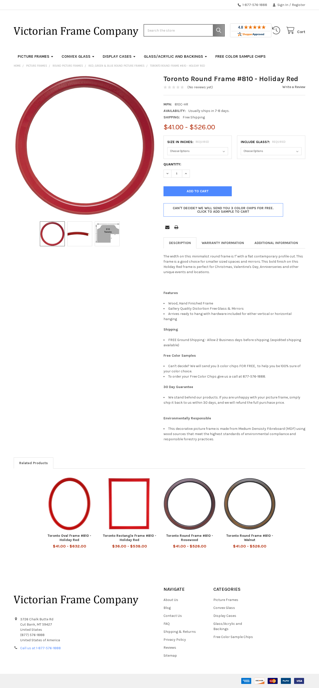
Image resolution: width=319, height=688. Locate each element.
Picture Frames (33, 56)
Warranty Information (223, 243)
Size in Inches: (188, 142)
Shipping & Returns (179, 632)
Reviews (169, 647)
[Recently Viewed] (277, 30)
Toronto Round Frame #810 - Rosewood (189, 538)
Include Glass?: (263, 142)
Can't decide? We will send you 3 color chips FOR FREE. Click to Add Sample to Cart (223, 210)
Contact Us (172, 616)
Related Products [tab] (33, 463)
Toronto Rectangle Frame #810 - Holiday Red (129, 538)
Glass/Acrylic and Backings (173, 56)
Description (180, 243)
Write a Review (293, 87)
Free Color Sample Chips (240, 56)
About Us (170, 600)
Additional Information (276, 243)
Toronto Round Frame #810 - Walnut (249, 538)
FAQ (166, 624)
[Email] (167, 227)
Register (298, 5)
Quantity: (172, 164)
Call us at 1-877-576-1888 (40, 648)
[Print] (176, 227)
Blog (167, 608)
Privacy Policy (174, 640)
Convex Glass (76, 56)
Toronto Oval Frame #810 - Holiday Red (69, 538)
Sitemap (170, 655)
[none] (85, 145)
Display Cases (117, 56)
